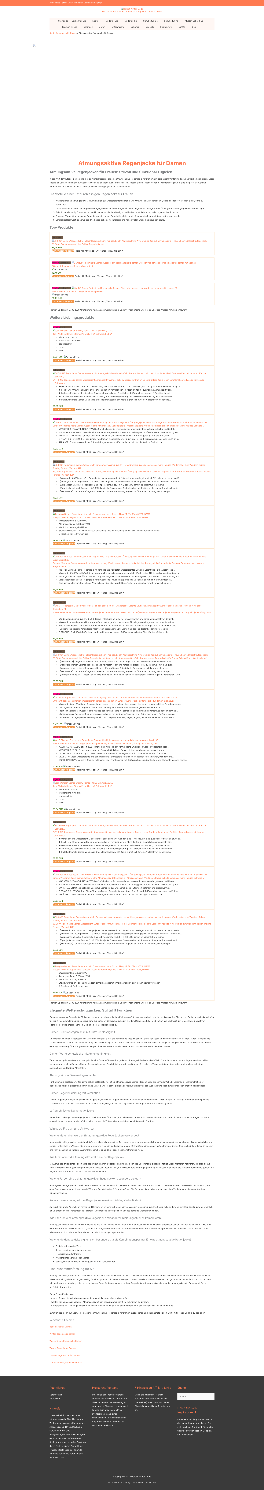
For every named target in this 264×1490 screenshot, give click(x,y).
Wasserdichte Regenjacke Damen (66, 1341)
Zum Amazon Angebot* (63, 251)
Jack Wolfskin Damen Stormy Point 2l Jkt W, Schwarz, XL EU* (82, 334)
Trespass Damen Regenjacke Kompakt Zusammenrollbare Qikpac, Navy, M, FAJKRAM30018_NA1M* (101, 517)
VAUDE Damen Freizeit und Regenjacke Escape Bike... (78, 291)
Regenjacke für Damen (61, 1326)
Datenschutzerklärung (119, 1482)
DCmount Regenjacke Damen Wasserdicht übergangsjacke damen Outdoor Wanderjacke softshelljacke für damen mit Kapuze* (114, 701)
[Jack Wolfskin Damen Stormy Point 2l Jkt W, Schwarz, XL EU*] (83, 330)
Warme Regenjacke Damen (63, 1348)
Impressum (55, 1398)
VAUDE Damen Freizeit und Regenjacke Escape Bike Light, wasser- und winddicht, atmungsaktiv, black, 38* (105, 743)
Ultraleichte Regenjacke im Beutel (66, 1362)
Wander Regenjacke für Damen (65, 1355)
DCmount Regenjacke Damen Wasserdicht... (73, 266)
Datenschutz (56, 1394)
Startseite (151, 1482)
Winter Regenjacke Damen (62, 1334)
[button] (213, 2)
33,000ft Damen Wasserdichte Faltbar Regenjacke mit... (79, 244)
